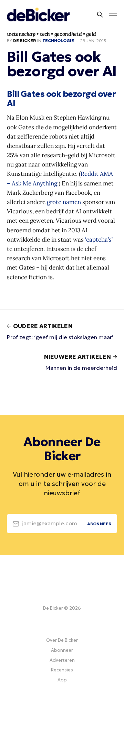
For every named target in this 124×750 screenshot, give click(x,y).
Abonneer (62, 650)
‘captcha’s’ (99, 239)
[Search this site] (100, 14)
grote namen (64, 202)
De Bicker (24, 40)
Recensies (62, 670)
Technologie (58, 40)
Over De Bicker (62, 640)
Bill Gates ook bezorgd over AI (61, 99)
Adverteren (62, 660)
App (62, 680)
